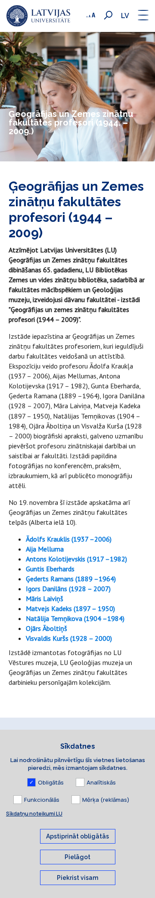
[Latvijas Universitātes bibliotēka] (38, 16)
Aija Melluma (45, 549)
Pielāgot (77, 857)
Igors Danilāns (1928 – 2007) (68, 588)
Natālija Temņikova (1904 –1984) (75, 618)
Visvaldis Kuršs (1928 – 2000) (69, 638)
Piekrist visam (77, 877)
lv (125, 16)
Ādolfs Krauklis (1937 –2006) (69, 539)
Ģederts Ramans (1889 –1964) (71, 578)
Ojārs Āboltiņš (46, 628)
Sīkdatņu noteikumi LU (34, 813)
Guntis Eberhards (50, 568)
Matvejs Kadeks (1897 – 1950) (70, 608)
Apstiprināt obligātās (77, 836)
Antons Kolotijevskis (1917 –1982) (76, 559)
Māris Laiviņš (44, 598)
